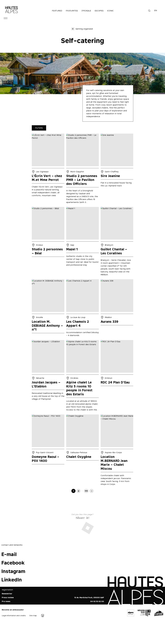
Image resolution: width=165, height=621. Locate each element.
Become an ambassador (13, 610)
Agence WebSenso (42, 615)
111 (86, 491)
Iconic (110, 10)
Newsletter (7, 594)
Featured (57, 10)
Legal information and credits (14, 615)
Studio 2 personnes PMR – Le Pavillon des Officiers (82, 169)
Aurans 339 (117, 308)
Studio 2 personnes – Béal (48, 242)
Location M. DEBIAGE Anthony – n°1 (48, 308)
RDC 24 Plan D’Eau (117, 376)
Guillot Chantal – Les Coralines (117, 242)
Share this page (82, 517)
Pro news (6, 601)
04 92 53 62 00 (97, 601)
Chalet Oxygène (82, 450)
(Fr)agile (86, 10)
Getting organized (84, 29)
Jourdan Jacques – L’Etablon (48, 376)
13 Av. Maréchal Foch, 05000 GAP (89, 598)
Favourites (72, 10)
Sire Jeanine (117, 169)
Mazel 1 (82, 242)
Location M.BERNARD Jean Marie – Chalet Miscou (117, 450)
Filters (39, 128)
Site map (33, 615)
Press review (8, 598)
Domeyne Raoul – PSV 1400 (48, 450)
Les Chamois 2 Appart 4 (82, 308)
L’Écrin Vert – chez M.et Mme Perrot (48, 169)
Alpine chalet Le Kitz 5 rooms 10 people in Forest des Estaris (82, 376)
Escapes (99, 10)
